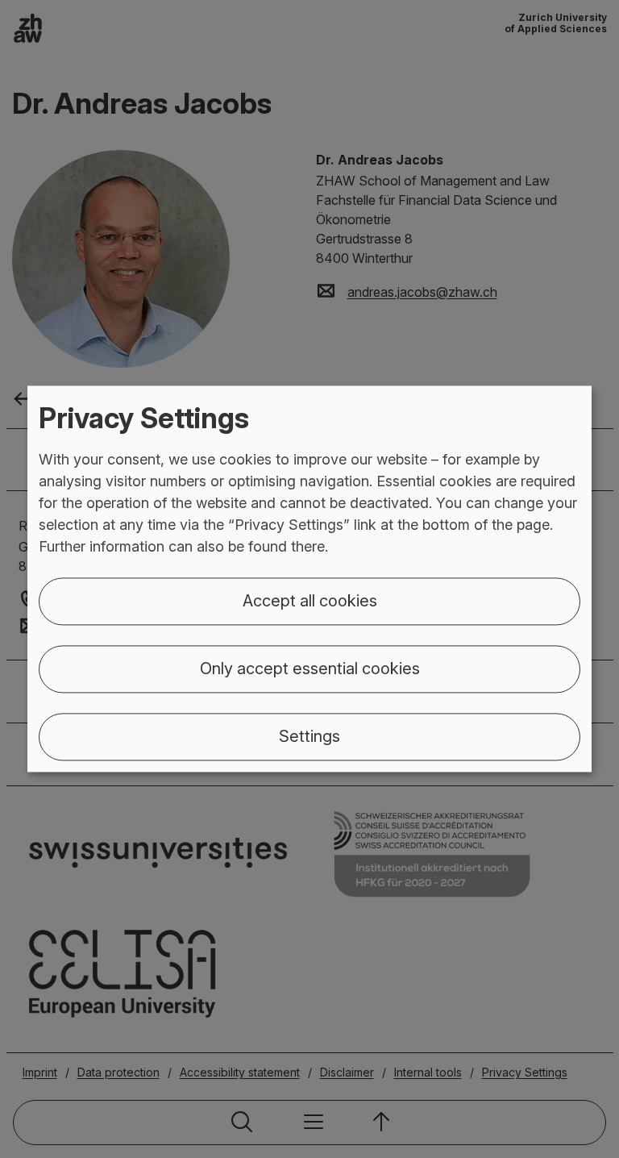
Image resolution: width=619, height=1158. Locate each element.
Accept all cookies (310, 601)
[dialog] (309, 578)
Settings (309, 737)
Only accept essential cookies (310, 669)
